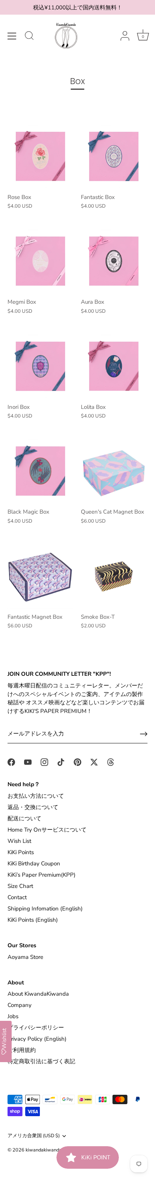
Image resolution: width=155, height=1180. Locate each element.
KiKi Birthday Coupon (34, 863)
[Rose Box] (40, 156)
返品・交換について (33, 807)
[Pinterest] (77, 762)
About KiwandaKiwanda (38, 994)
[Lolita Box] (114, 366)
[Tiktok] (61, 762)
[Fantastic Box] (114, 156)
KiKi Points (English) (33, 920)
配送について (24, 818)
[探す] (29, 37)
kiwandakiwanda (44, 1150)
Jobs (13, 1016)
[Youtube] (28, 762)
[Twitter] (94, 762)
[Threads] (110, 762)
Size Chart (20, 886)
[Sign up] (143, 734)
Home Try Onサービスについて (47, 829)
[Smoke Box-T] (114, 576)
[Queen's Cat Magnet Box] (114, 471)
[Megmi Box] (40, 261)
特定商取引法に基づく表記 (41, 1061)
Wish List (19, 841)
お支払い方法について (36, 796)
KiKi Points (21, 852)
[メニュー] (12, 36)
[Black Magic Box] (40, 471)
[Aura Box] (114, 261)
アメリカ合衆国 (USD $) (34, 1136)
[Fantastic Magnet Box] (40, 576)
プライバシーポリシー (36, 1027)
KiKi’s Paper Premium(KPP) (42, 875)
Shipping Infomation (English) (45, 908)
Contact (17, 897)
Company (20, 1005)
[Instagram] (44, 762)
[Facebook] (11, 762)
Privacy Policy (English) (37, 1039)
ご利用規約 (22, 1050)
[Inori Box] (40, 366)
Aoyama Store (25, 957)
